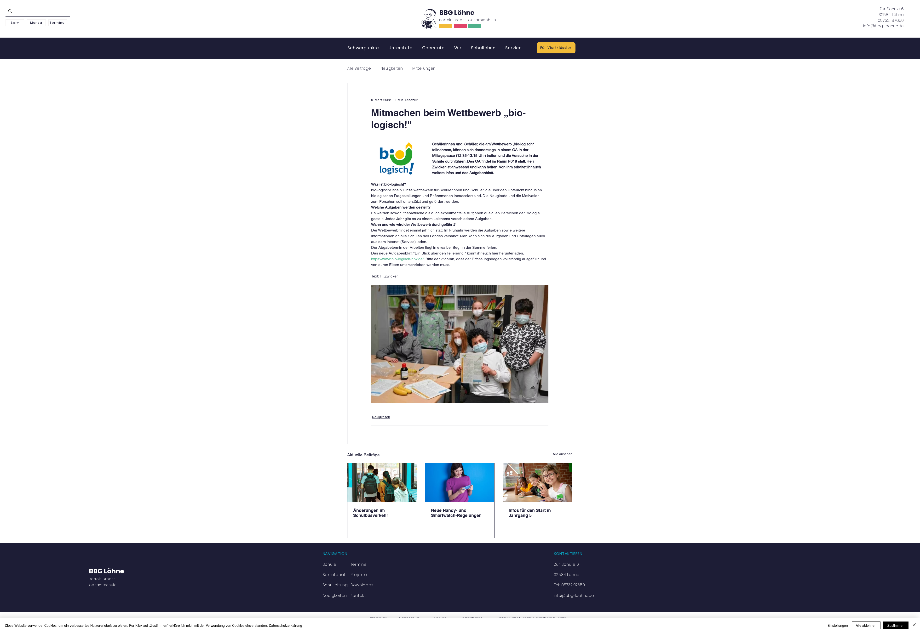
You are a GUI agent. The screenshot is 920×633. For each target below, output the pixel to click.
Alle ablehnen (866, 625)
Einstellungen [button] (838, 625)
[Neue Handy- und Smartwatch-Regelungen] (459, 482)
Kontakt (358, 595)
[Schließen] (914, 625)
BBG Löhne (456, 12)
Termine (359, 564)
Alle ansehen (562, 454)
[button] (363, 48)
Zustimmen (895, 625)
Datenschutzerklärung (285, 625)
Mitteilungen (424, 68)
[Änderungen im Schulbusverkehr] (382, 482)
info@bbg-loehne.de (883, 26)
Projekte (359, 574)
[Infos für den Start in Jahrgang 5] (537, 482)
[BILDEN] (445, 26)
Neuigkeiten (391, 68)
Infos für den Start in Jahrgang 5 (530, 513)
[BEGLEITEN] (460, 26)
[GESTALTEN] (474, 26)
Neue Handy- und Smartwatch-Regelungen (456, 513)
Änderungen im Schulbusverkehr (370, 513)
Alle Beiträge (359, 68)
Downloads (362, 585)
